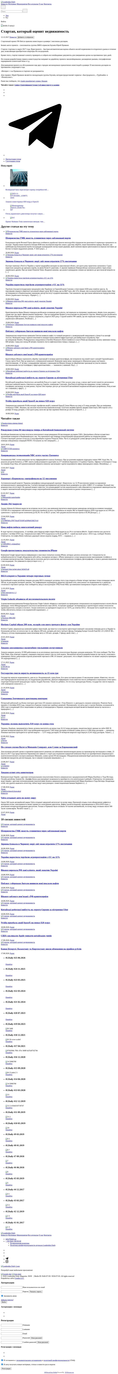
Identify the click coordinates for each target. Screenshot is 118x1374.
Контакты (48, 4)
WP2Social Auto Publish (50, 1372)
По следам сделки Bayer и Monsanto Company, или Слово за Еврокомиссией (39, 747)
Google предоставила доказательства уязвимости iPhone (29, 550)
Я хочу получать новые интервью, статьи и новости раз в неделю (29, 1364)
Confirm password (29, 1342)
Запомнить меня (10, 1296)
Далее (16, 253)
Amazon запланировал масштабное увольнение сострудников (32, 647)
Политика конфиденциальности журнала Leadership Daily (33, 1245)
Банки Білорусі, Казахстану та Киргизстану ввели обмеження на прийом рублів (41, 949)
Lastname (26, 1329)
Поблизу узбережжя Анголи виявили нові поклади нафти (34, 331)
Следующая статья (13, 161)
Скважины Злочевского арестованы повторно (24, 698)
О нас (41, 4)
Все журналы (33, 4)
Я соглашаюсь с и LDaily (39, 1360)
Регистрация (6, 1368)
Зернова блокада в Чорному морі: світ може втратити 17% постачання (41, 261)
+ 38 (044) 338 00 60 (13, 1241)
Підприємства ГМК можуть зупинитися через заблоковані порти (38, 238)
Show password (36, 1338)
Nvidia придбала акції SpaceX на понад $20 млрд (30, 401)
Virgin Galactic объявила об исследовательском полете (28, 599)
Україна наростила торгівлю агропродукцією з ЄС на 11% (35, 284)
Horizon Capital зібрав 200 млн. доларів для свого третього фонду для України (40, 624)
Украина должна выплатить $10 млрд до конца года (27, 724)
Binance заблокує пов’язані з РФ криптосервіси (29, 354)
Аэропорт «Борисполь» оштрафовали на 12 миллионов (29, 478)
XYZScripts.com (69, 1372)
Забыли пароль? (7, 1300)
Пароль (25, 1292)
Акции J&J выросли (11, 504)
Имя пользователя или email (34, 1287)
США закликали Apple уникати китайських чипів (26, 935)
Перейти (9, 964)
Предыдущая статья (13, 159)
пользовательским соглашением (29, 1360)
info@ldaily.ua (11, 1239)
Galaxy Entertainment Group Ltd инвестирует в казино (37, 85)
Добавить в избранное (25, 37)
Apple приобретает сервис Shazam (34, 81)
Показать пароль (36, 1292)
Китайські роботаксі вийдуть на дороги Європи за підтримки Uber (39, 377)
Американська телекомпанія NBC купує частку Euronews (30, 455)
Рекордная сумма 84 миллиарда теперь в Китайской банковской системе (37, 430)
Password (26, 1338)
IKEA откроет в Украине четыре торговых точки (25, 576)
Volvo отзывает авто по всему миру (18, 798)
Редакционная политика (19, 1243)
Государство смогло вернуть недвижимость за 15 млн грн (29, 673)
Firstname (26, 1325)
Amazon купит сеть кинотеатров (17, 772)
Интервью (12, 4)
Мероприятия (22, 4)
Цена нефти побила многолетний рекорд (21, 527)
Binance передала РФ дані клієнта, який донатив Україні (34, 308)
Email (25, 1334)
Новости (4, 4)
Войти (4, 1302)
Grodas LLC (19, 1278)
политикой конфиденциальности (56, 1360)
